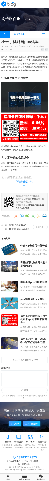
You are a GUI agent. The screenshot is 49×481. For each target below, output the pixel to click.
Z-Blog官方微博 (31, 461)
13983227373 (27, 457)
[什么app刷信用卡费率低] (9, 249)
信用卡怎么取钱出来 (17, 225)
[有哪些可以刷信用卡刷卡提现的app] (9, 266)
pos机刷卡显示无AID (32, 299)
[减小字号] (46, 49)
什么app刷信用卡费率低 (33, 245)
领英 (44, 216)
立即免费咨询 (31, 423)
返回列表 (39, 227)
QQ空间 (39, 216)
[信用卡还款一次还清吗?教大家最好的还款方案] (9, 343)
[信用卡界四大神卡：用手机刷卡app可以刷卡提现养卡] (9, 320)
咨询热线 (15, 423)
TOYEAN (40, 469)
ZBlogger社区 (24, 464)
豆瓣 (33, 216)
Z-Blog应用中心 (13, 461)
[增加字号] (42, 49)
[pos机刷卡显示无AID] (9, 303)
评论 (26, 390)
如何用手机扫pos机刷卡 (19, 229)
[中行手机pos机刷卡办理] (9, 286)
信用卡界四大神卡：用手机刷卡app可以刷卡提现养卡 (33, 319)
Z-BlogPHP (21, 469)
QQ (22, 216)
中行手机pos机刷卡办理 (33, 282)
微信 (27, 216)
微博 (16, 216)
